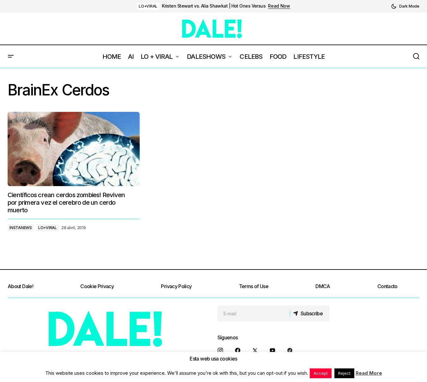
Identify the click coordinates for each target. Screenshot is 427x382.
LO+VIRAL (148, 6)
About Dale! (20, 286)
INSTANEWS (20, 227)
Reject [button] (344, 373)
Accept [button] (321, 373)
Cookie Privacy (97, 286)
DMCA (322, 286)
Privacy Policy (176, 286)
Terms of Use (253, 286)
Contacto (387, 286)
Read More (369, 373)
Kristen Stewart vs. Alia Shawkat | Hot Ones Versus (213, 6)
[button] (405, 6)
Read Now (279, 6)
